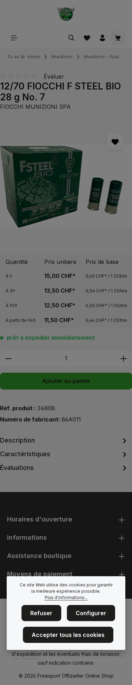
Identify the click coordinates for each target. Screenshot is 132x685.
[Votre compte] (102, 38)
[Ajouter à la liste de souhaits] (115, 141)
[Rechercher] (71, 38)
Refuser (41, 613)
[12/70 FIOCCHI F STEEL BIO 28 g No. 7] (66, 186)
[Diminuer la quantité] (8, 358)
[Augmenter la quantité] (123, 358)
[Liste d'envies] (87, 38)
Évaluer (54, 76)
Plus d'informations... (66, 597)
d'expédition (27, 654)
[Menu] (14, 38)
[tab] (64, 440)
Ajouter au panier (66, 381)
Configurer (91, 613)
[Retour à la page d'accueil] (66, 14)
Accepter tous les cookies (68, 634)
